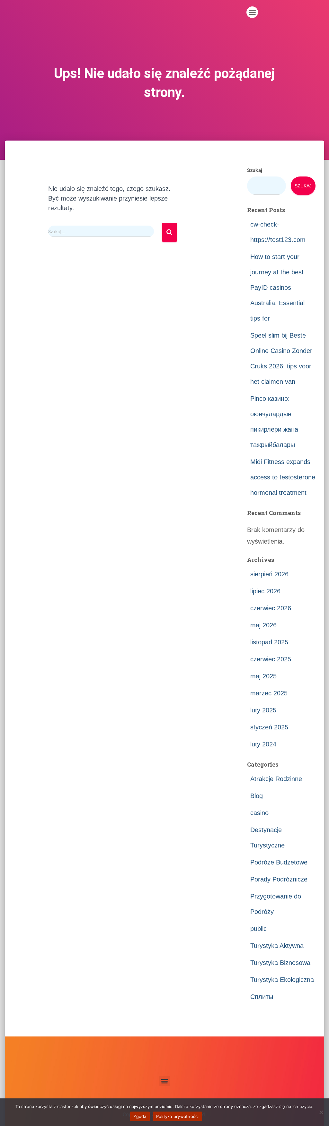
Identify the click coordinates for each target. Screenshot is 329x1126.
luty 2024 (263, 744)
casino (259, 812)
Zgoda (139, 1116)
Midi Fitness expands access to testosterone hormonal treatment (282, 477)
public (258, 928)
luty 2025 (263, 710)
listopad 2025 (269, 642)
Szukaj (254, 170)
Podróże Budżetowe (278, 862)
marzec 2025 (269, 693)
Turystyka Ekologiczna (282, 979)
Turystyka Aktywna (277, 945)
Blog (256, 795)
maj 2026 (263, 625)
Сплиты (261, 996)
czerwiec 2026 (270, 608)
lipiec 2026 (265, 591)
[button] (252, 12)
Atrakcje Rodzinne (276, 778)
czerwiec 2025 (270, 659)
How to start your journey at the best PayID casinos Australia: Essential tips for (277, 287)
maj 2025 (263, 676)
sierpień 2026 (269, 574)
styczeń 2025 (269, 727)
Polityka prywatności (177, 1116)
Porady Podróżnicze (278, 879)
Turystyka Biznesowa (280, 962)
